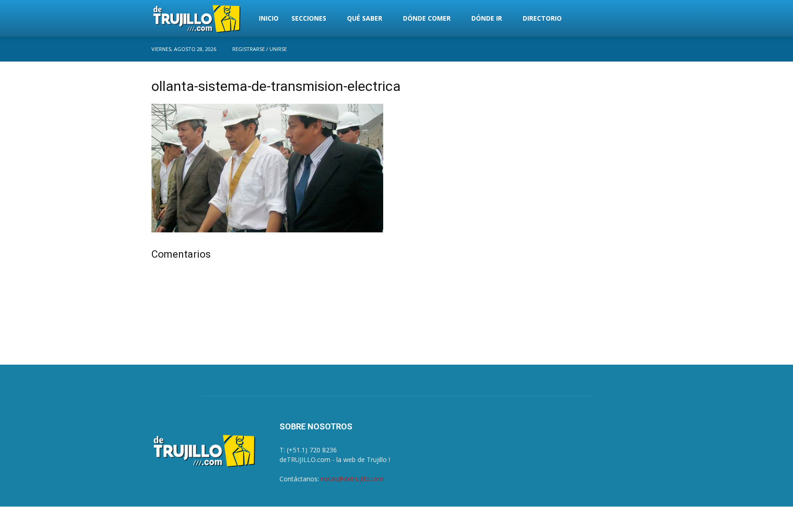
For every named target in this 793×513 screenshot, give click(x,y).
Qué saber (364, 18)
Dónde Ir (486, 18)
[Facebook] (635, 49)
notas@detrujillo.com (352, 478)
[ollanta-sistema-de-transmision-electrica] (267, 230)
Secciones (308, 18)
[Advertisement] (567, 139)
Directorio (542, 18)
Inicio (269, 18)
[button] (631, 19)
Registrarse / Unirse (259, 48)
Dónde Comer (427, 18)
